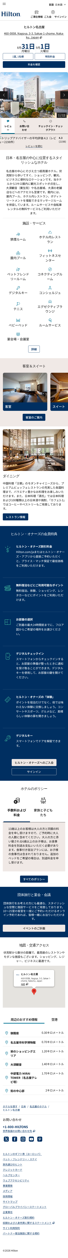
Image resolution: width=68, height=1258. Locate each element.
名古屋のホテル (38, 1106)
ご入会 (47, 16)
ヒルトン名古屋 (11, 1110)
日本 (23, 1106)
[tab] (8, 126)
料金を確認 (46, 64)
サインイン (60, 16)
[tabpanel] (34, 142)
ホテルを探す (10, 1106)
